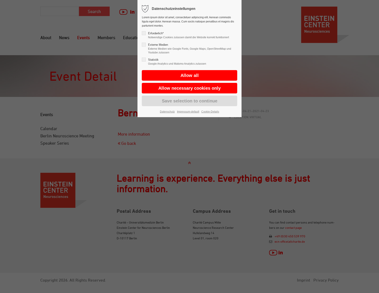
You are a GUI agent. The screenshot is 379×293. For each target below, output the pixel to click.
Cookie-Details (210, 111)
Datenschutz (167, 111)
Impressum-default (188, 111)
